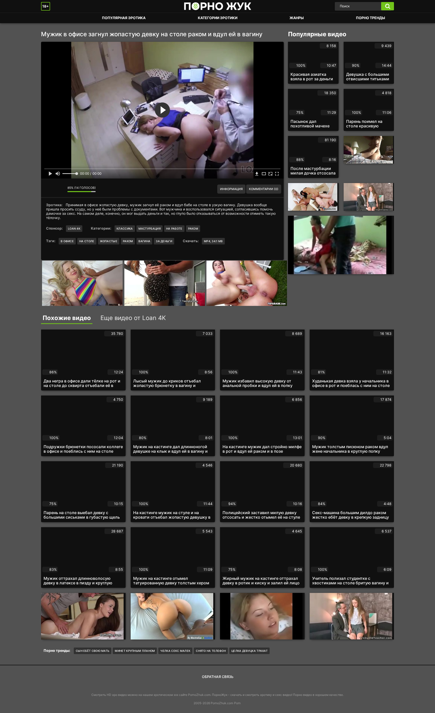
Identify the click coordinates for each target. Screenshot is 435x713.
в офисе (67, 241)
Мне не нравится (60, 189)
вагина (144, 241)
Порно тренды (370, 18)
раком (128, 241)
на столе (86, 241)
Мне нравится (49, 189)
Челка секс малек (175, 651)
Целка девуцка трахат (249, 651)
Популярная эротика (124, 18)
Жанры (296, 18)
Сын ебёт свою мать (92, 651)
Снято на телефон (211, 651)
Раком (193, 228)
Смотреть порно (50, 18)
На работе (174, 228)
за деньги (164, 241)
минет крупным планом (135, 651)
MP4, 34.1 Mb (213, 241)
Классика (125, 228)
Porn (237, 703)
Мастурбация (149, 228)
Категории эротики (217, 18)
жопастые (108, 241)
